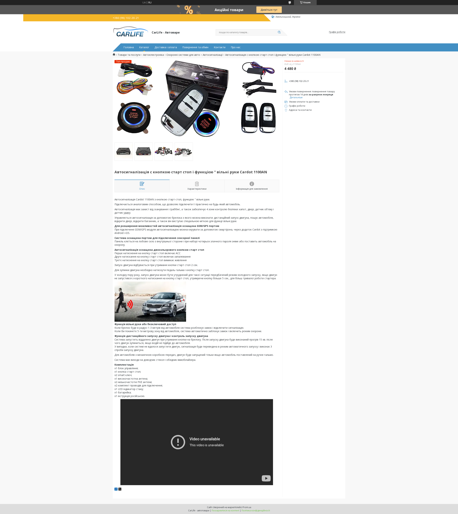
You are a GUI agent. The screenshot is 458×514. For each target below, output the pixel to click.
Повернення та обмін (195, 47)
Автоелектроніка (153, 54)
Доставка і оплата (166, 47)
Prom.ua (247, 507)
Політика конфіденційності (256, 510)
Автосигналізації (213, 54)
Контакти (219, 47)
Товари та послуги (129, 54)
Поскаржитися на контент (225, 510)
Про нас (235, 47)
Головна (128, 47)
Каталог (144, 47)
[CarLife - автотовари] (130, 32)
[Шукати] (279, 32)
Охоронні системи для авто (183, 54)
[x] (119, 489)
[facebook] (116, 489)
